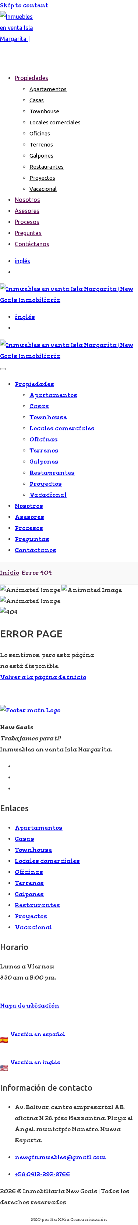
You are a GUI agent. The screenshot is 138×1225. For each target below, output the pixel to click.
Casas (36, 100)
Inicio (9, 572)
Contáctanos (32, 244)
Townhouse (44, 111)
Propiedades (31, 78)
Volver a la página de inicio (43, 677)
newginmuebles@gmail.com (60, 1157)
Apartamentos (48, 89)
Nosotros (27, 199)
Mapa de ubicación (29, 1005)
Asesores (27, 210)
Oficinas (39, 133)
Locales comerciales (55, 122)
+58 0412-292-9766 (42, 1174)
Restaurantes (46, 167)
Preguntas (28, 233)
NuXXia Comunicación (78, 1219)
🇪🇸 (32, 1037)
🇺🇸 (30, 1065)
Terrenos (41, 144)
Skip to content (24, 5)
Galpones (41, 155)
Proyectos (42, 178)
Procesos (27, 221)
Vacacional (43, 189)
